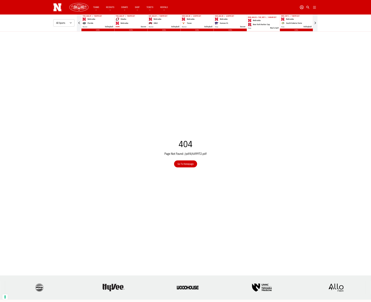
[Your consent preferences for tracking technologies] (5, 297)
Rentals (164, 7)
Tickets (150, 7)
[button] (79, 23)
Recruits (110, 7)
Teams (96, 7)
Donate (124, 7)
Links (98, 30)
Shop (137, 7)
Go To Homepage (186, 163)
